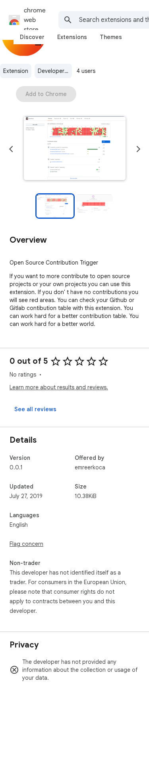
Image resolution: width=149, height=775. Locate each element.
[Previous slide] (11, 149)
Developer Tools (55, 71)
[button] (75, 149)
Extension (15, 71)
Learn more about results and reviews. (59, 387)
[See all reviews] (35, 409)
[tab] (32, 37)
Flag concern (26, 543)
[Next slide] (138, 149)
